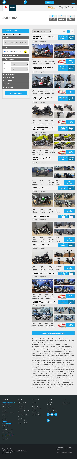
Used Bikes (21, 409)
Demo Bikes (21, 407)
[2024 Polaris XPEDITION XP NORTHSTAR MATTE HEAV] (53, 172)
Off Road (5, 439)
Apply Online (21, 419)
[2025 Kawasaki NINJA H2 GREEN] (53, 200)
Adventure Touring (7, 413)
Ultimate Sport (6, 407)
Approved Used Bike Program (24, 412)
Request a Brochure (23, 421)
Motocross (5, 426)
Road (4, 437)
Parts (33, 405)
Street (4, 415)
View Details (70, 61)
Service (34, 403)
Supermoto (5, 417)
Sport (4, 411)
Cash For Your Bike (23, 415)
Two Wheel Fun (7, 432)
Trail (3, 428)
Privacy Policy (65, 403)
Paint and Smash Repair (37, 410)
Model (5, 69)
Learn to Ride (50, 409)
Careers (49, 407)
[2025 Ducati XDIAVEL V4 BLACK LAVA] (53, 257)
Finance (20, 417)
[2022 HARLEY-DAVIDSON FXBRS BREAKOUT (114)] (53, 141)
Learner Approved (8, 435)
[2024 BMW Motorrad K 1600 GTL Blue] (53, 286)
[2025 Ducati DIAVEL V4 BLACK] (53, 229)
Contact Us (50, 403)
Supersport (5, 409)
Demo (13, 51)
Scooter (4, 419)
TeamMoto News (52, 411)
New (6, 51)
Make (5, 64)
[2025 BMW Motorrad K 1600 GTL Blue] (53, 314)
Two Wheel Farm (7, 430)
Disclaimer (65, 405)
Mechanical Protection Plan (36, 414)
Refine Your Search (10, 31)
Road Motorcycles (8, 403)
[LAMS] (25, 51)
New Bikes (21, 405)
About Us (49, 405)
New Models (6, 405)
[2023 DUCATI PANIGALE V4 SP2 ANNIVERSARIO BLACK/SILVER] (53, 81)
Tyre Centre (35, 407)
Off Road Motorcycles (7, 423)
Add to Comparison (40, 41)
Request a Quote (23, 423)
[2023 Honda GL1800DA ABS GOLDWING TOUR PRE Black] (53, 111)
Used (19, 51)
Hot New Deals (22, 403)
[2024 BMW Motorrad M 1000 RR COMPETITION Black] (53, 51)
